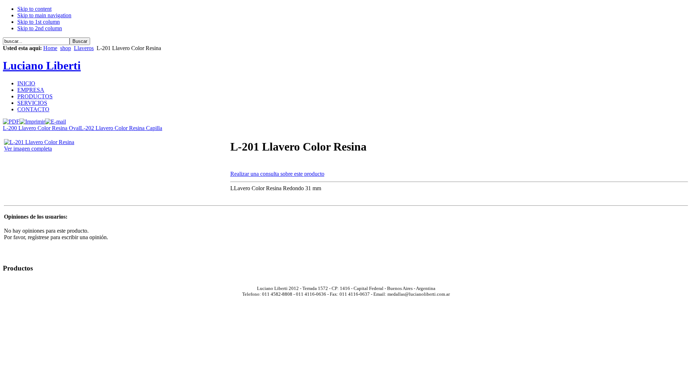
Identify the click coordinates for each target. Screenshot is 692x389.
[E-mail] (55, 120)
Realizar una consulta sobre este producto (277, 174)
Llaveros (84, 48)
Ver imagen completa (28, 149)
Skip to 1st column (38, 22)
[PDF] (11, 120)
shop (65, 48)
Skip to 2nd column (39, 28)
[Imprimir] (32, 120)
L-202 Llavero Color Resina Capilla (121, 128)
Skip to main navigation (44, 15)
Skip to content (34, 9)
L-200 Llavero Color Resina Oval (41, 128)
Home (50, 48)
